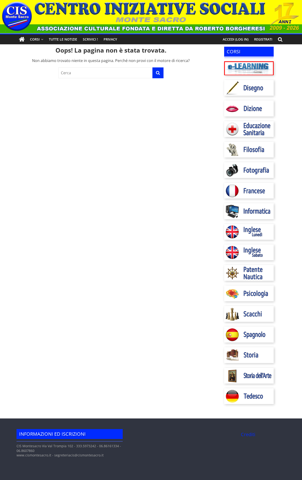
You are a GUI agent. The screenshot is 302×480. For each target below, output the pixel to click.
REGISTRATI (263, 39)
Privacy (110, 39)
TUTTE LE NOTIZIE (63, 39)
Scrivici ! (90, 39)
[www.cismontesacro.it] (151, 2)
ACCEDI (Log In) (235, 39)
